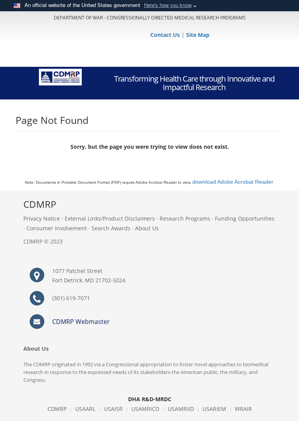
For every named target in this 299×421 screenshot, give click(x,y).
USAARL (85, 408)
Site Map (197, 34)
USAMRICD (145, 408)
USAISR (113, 408)
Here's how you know (168, 5)
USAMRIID (181, 408)
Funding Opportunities (244, 218)
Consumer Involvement (56, 228)
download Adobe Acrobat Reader (232, 182)
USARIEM (214, 408)
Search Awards (110, 228)
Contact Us (165, 34)
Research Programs (185, 218)
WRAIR (243, 408)
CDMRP (57, 408)
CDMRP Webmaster (81, 321)
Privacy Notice (41, 218)
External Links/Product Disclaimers (110, 218)
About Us (147, 228)
